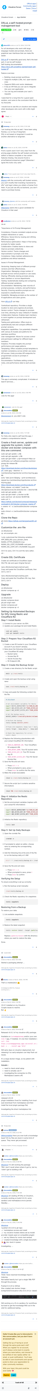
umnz (5, 147)
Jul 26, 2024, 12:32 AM (23, 126)
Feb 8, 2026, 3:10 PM (21, 979)
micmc (6, 979)
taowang (6, 126)
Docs (34, 8)
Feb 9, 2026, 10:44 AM (14, 1029)
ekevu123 (7, 45)
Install (35, 11)
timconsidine (8, 410)
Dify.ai (3, 60)
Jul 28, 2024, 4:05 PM (24, 392)
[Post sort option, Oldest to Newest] (4, 39)
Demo (28, 8)
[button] (3, 1388)
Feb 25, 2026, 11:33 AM (14, 1193)
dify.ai (7, 301)
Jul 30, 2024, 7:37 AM (22, 433)
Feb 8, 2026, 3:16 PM (13, 1002)
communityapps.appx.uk (8, 423)
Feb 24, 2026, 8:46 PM (14, 1162)
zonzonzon (7, 392)
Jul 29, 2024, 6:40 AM (14, 413)
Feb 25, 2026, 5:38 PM (14, 1269)
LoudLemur (7, 221)
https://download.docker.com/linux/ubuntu (17, 485)
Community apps (29, 6)
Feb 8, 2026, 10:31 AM (14, 959)
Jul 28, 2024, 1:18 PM (23, 221)
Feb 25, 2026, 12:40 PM (14, 1222)
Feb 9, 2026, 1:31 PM (13, 1095)
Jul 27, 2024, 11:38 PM (20, 204)
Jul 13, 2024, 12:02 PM (23, 45)
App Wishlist (7, 30)
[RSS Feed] (2, 33)
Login (13, 1375)
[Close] (35, 1334)
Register (6, 1375)
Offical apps (31, 4)
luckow (6, 1130)
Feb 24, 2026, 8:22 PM (14, 1132)
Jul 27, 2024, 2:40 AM (22, 177)
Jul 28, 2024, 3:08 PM (22, 376)
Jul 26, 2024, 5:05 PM (20, 147)
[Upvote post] (33, 116)
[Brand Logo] (4, 7)
